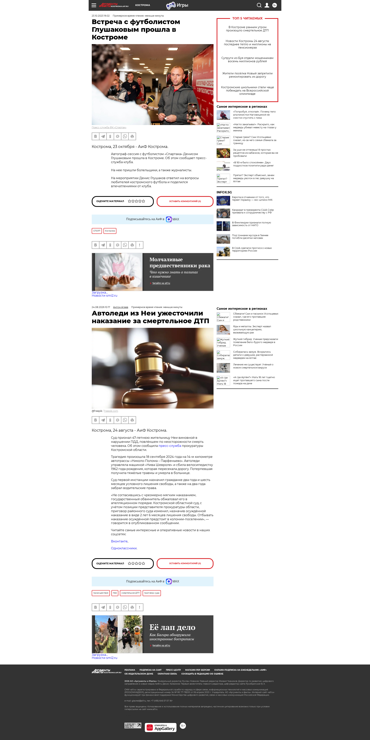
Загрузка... (100, 292)
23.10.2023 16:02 (101, 15)
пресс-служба (170, 446)
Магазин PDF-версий (197, 670)
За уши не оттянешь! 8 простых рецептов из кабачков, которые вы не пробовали (255, 152)
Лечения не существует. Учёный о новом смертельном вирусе (253, 366)
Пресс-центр (173, 670)
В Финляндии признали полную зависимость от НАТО (251, 224)
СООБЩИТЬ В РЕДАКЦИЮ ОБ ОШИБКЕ (202, 674)
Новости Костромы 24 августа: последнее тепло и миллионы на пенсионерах (247, 44)
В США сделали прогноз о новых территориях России (252, 249)
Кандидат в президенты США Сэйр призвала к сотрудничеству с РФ (253, 211)
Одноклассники (124, 548)
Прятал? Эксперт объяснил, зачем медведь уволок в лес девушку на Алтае (253, 178)
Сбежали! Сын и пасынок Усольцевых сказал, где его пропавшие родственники (255, 316)
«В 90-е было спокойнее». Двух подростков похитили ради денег (253, 164)
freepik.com (111, 410)
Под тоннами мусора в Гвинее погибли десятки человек (250, 236)
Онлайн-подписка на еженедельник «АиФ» (240, 670)
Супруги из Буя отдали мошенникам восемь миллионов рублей (247, 59)
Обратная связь (167, 674)
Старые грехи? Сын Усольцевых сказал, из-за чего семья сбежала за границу (254, 140)
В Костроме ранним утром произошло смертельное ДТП (247, 29)
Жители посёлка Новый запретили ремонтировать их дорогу (247, 75)
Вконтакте (119, 541)
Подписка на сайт (150, 670)
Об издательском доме (138, 674)
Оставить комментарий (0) (185, 201)
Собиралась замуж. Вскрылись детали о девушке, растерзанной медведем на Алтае (253, 354)
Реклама (129, 670)
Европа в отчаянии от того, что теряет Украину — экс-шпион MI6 (252, 198)
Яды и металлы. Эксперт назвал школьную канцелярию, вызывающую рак (252, 329)
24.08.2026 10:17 (101, 307)
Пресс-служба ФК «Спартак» (109, 127)
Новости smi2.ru (104, 295)
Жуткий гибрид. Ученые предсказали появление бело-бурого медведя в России (255, 342)
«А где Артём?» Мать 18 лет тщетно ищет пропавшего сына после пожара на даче (254, 380)
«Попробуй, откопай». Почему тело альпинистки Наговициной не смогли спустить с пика (254, 114)
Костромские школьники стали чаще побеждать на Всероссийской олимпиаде (247, 91)
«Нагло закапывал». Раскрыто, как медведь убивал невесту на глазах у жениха (254, 127)
